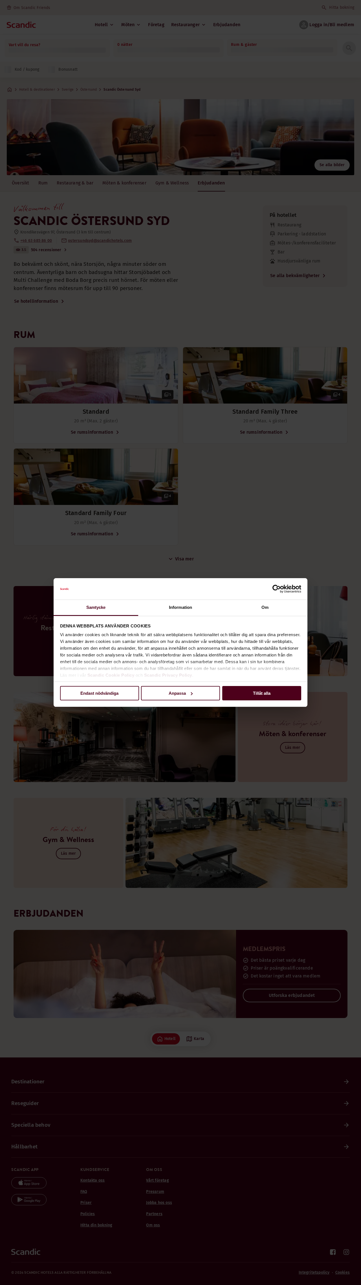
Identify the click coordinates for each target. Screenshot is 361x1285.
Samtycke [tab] (96, 607)
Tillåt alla (261, 693)
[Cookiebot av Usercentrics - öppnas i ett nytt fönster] (276, 589)
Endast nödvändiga (99, 693)
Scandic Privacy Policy (168, 675)
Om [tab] (264, 607)
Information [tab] (180, 607)
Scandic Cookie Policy (111, 675)
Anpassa (177, 693)
